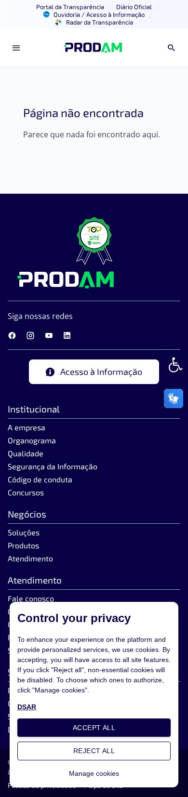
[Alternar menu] (16, 47)
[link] (175, 364)
